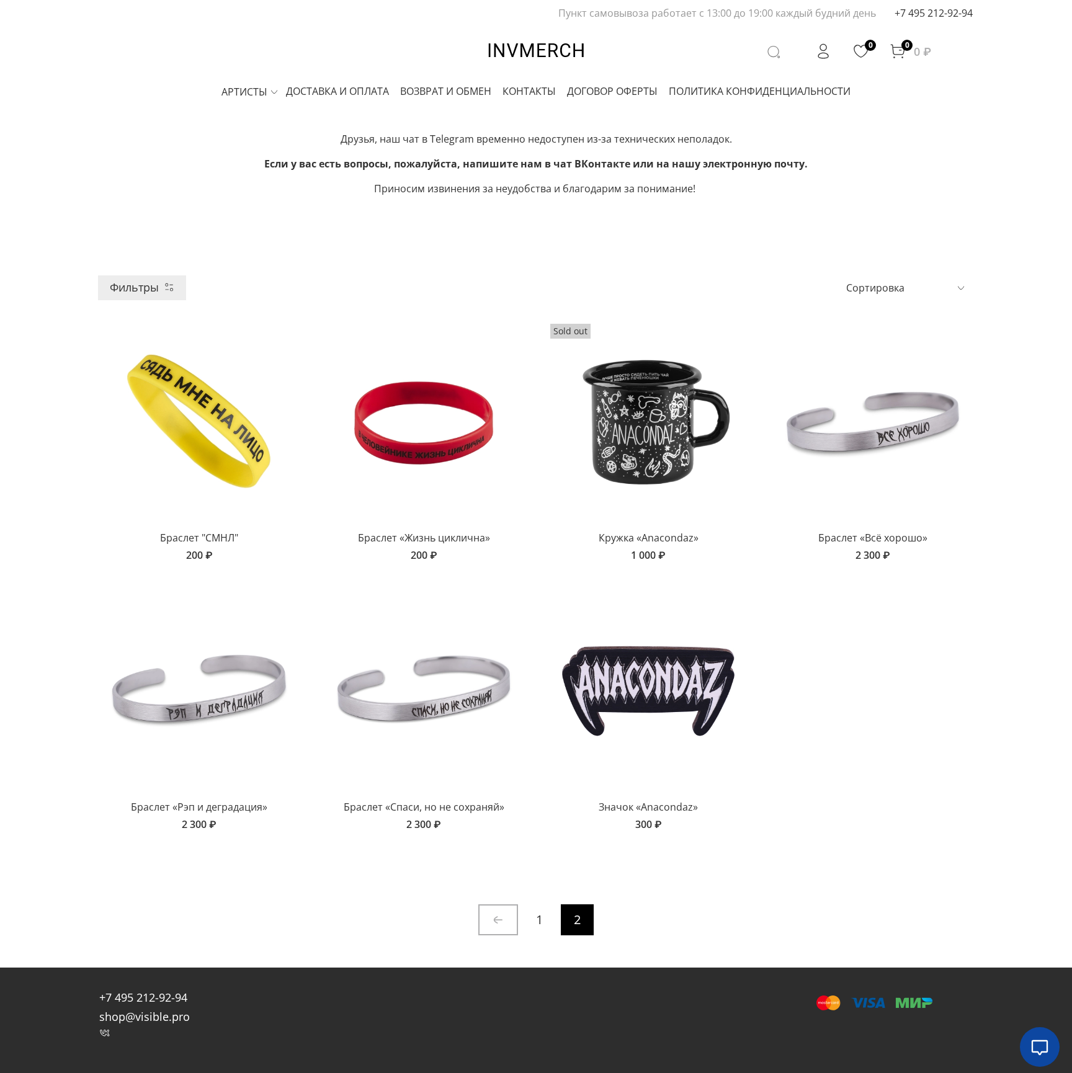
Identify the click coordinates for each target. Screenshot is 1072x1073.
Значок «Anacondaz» (648, 807)
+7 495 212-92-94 (934, 13)
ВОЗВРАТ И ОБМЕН (445, 91)
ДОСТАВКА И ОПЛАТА (337, 91)
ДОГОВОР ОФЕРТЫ (612, 91)
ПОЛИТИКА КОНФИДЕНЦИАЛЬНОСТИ (760, 91)
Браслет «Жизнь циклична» (424, 538)
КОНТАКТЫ (529, 91)
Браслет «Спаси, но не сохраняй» (424, 807)
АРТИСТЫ (244, 92)
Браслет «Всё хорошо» (872, 538)
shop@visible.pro (144, 1016)
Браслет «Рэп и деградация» (199, 807)
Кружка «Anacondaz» (649, 538)
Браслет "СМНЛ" (199, 538)
